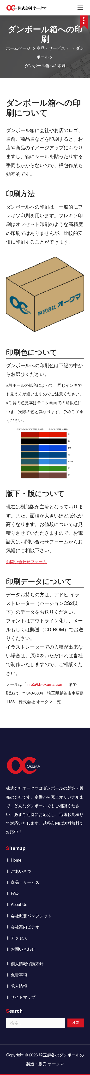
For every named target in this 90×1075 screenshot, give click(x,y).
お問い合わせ (23, 949)
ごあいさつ (21, 871)
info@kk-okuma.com (44, 684)
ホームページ (18, 48)
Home (16, 860)
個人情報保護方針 (27, 963)
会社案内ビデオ (25, 927)
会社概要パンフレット (31, 916)
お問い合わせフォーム (26, 561)
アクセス (19, 938)
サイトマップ (23, 997)
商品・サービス (50, 48)
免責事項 (19, 975)
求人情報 (19, 986)
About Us (19, 904)
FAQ (14, 893)
